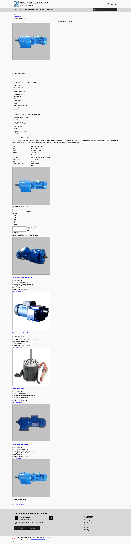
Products (16, 15)
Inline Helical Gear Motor (20, 444)
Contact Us (49, 9)
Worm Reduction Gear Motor (21, 333)
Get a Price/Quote (17, 291)
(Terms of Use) (47, 537)
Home (16, 13)
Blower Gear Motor (18, 388)
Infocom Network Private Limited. (38, 539)
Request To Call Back (18, 505)
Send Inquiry (57, 517)
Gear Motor (17, 16)
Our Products (40, 9)
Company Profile (29, 9)
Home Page (18, 9)
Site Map (86, 530)
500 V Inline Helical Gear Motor (22, 277)
